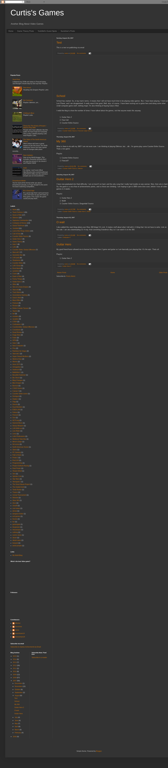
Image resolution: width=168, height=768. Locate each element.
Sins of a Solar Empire (20, 287)
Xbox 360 (15, 500)
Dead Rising (16, 332)
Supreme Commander (20, 220)
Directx (14, 404)
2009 (15, 675)
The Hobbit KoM (18, 487)
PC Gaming (16, 452)
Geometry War (17, 255)
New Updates (28, 155)
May (16, 723)
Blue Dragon (17, 383)
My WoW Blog (17, 555)
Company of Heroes (19, 223)
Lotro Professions (18, 436)
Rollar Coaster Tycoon (20, 308)
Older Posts (163, 272)
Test (59, 42)
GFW (14, 340)
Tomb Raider (17, 490)
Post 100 (15, 460)
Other (14, 284)
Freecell (80, 131)
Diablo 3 (15, 399)
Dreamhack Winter (19, 181)
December (19, 683)
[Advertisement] (112, 74)
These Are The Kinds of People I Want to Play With (34, 127)
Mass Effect (16, 300)
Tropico (15, 492)
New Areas (27, 88)
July (16, 717)
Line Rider (16, 431)
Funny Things (17, 279)
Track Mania (16, 292)
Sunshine (18, 627)
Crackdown (16, 330)
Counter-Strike (17, 263)
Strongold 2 (16, 482)
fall (13, 314)
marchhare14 (20, 633)
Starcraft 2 (16, 354)
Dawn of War (17, 276)
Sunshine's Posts (68, 31)
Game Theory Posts (25, 31)
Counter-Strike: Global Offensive (23, 250)
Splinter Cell (16, 476)
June (17, 720)
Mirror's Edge (17, 442)
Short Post (16, 79)
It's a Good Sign (28, 191)
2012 (15, 665)
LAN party (16, 258)
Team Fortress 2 (18, 212)
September (19, 692)
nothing (15, 532)
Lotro (14, 247)
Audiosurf (15, 370)
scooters (15, 316)
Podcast (15, 303)
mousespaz (16, 530)
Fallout (14, 412)
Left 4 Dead (16, 266)
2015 (15, 656)
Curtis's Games (37, 12)
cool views (16, 508)
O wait (60, 222)
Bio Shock (16, 378)
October (18, 689)
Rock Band (16, 268)
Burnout (15, 386)
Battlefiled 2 (16, 372)
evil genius (16, 516)
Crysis (14, 274)
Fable (14, 338)
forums (14, 519)
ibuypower (16, 527)
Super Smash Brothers (20, 356)
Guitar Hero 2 (87, 131)
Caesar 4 (15, 391)
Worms (14, 362)
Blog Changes (17, 380)
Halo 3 (14, 244)
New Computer (17, 346)
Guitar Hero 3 (17, 239)
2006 (15, 737)
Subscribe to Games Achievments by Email (25, 647)
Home (10, 31)
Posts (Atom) (70, 276)
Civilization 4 (66, 237)
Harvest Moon (17, 423)
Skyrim (14, 311)
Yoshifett (15, 228)
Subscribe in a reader (39, 657)
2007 (15, 681)
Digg (14, 402)
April (16, 726)
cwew (17, 630)
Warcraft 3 (16, 252)
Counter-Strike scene (20, 394)
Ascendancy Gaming (19, 295)
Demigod (15, 396)
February (18, 733)
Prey (14, 348)
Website (15, 498)
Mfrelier (17, 623)
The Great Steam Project (21, 484)
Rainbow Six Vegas (19, 351)
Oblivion (80, 168)
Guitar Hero (63, 244)
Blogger (99, 751)
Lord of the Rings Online (21, 231)
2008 (15, 678)
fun (13, 522)
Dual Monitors (17, 407)
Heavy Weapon (17, 426)
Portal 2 (15, 458)
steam (14, 538)
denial (14, 511)
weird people (17, 546)
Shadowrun (16, 260)
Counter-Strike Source (69, 131)
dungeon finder (17, 514)
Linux (14, 434)
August (17, 695)
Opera (14, 450)
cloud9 (14, 506)
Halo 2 (14, 343)
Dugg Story (16, 335)
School (60, 96)
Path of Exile (16, 455)
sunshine (15, 271)
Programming (17, 463)
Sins (14, 474)
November (19, 686)
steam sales (16, 540)
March (17, 730)
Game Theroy (17, 242)
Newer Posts (61, 272)
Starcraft (15, 290)
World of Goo (17, 359)
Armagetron (16, 367)
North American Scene (20, 447)
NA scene (15, 444)
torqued (15, 543)
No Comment (28, 100)
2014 (15, 659)
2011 (15, 668)
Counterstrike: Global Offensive (23, 327)
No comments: (82, 53)
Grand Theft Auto (18, 226)
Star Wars (15, 479)
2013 (15, 662)
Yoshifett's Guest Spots (47, 31)
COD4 (14, 322)
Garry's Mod (16, 298)
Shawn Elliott (17, 471)
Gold (25, 168)
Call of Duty (16, 234)
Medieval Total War (19, 439)
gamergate (16, 524)
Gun (13, 418)
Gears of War (17, 215)
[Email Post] (89, 53)
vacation (15, 319)
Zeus (14, 503)
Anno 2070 (16, 364)
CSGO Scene (17, 388)
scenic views (17, 535)
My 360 (61, 141)
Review (15, 306)
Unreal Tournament (19, 495)
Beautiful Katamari (19, 375)
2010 (15, 671)
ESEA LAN (16, 410)
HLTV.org (15, 420)
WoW (88, 211)
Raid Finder (16, 468)
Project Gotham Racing (20, 466)
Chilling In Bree (28, 113)
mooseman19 (20, 637)
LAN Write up (17, 428)
